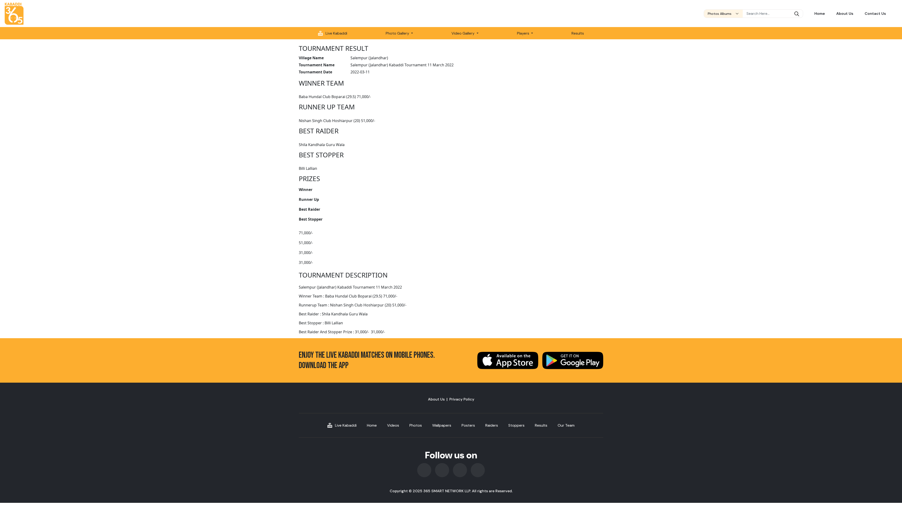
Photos (415, 425)
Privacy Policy (461, 399)
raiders (491, 425)
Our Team (566, 425)
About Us (844, 13)
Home (819, 13)
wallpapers (441, 425)
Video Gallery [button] (463, 33)
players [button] (523, 33)
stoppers (516, 425)
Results (578, 33)
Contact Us (875, 13)
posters (468, 425)
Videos (393, 425)
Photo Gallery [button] (398, 33)
